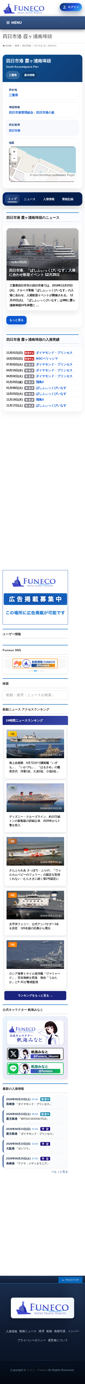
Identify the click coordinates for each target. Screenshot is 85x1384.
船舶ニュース (27, 1331)
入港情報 (11, 1331)
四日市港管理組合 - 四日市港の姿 (31, 112)
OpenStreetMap (41, 175)
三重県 (13, 75)
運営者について (58, 1340)
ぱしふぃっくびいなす (51, 388)
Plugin (70, 175)
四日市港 (26, 45)
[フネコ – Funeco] (24, 9)
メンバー (73, 1331)
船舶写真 (60, 1331)
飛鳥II (40, 382)
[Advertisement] (42, 457)
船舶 (49, 1331)
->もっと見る (59, 1171)
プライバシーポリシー (31, 1340)
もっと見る (16, 320)
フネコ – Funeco (37, 1370)
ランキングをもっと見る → (35, 995)
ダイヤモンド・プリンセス (54, 352)
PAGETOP (72, 1279)
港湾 (41, 1331)
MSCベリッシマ (47, 358)
